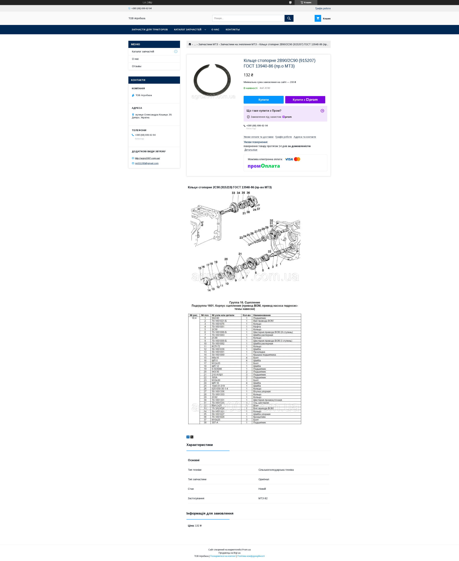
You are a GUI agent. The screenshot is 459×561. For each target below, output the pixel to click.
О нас (215, 29)
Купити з (299, 99)
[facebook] (188, 437)
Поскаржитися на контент (223, 556)
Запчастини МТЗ (208, 44)
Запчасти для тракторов (150, 29)
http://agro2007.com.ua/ (147, 158)
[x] (191, 437)
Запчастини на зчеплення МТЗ (239, 44)
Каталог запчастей (187, 29)
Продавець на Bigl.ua (229, 553)
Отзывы (136, 66)
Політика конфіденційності (251, 556)
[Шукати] (289, 18)
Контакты (233, 29)
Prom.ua (246, 549)
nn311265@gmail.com (146, 163)
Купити (264, 99)
